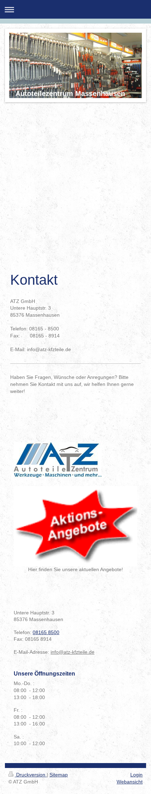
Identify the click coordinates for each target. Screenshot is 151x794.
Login (136, 774)
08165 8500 (46, 632)
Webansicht (130, 782)
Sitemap (59, 774)
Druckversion (31, 774)
